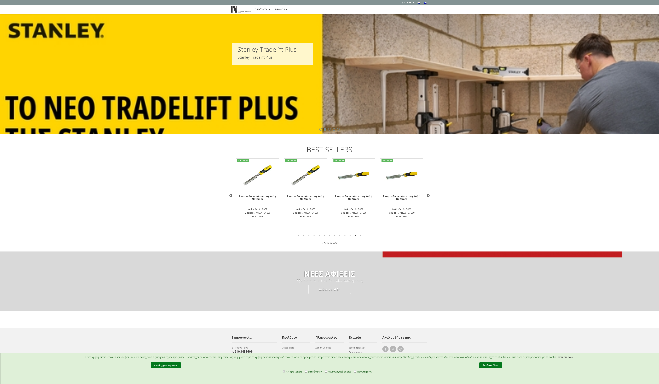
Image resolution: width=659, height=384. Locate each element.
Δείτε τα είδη (329, 289)
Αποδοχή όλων (491, 365)
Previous (231, 195)
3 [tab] (309, 235)
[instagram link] (393, 349)
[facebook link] (385, 349)
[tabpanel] (353, 194)
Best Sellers (288, 347)
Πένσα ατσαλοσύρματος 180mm (353, 197)
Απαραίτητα (293, 371)
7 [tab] (329, 235)
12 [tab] (355, 235)
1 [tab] (298, 235)
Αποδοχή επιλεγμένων (165, 365)
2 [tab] (303, 235)
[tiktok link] (400, 349)
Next (428, 195)
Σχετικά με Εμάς (357, 347)
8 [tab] (334, 235)
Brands (280, 9)
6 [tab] (324, 235)
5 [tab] (319, 235)
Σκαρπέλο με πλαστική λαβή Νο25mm (305, 197)
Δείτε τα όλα (330, 243)
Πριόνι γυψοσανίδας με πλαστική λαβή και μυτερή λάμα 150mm (401, 198)
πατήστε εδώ (565, 357)
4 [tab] (314, 235)
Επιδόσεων (314, 371)
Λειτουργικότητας (339, 371)
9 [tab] (340, 235)
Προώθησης (364, 371)
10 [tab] (345, 235)
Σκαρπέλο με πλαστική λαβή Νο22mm (257, 197)
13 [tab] (360, 235)
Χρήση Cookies (323, 347)
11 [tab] (350, 235)
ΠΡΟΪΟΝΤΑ (261, 9)
